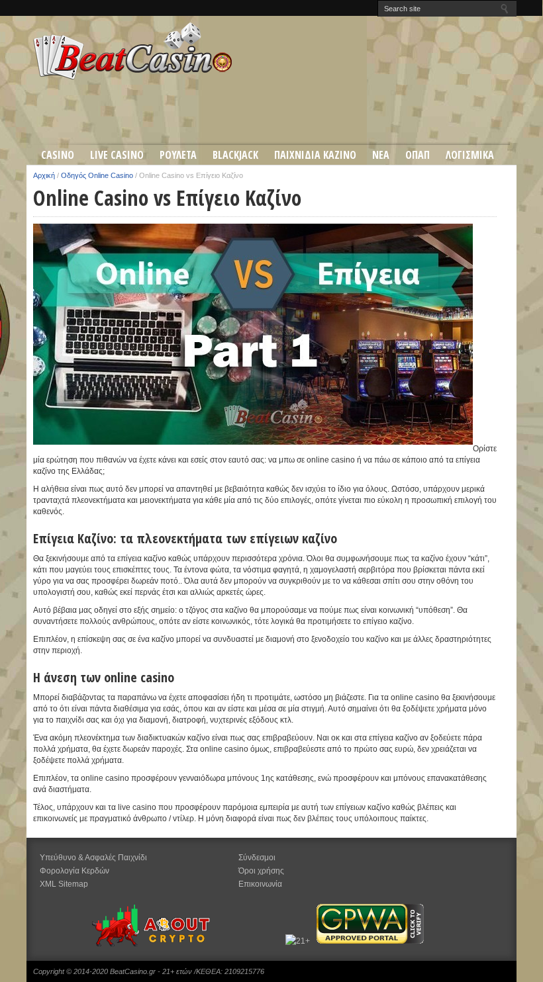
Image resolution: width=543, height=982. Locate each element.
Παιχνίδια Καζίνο (315, 155)
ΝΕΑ (380, 155)
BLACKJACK (235, 155)
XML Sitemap (64, 884)
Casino (57, 155)
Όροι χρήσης (261, 870)
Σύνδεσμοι (256, 857)
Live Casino (117, 155)
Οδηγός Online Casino (97, 175)
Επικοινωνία (260, 884)
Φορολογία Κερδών (74, 870)
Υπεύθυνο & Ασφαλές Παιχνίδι (93, 857)
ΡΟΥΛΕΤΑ (178, 155)
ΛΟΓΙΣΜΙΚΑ (470, 155)
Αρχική (44, 175)
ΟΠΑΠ (417, 155)
